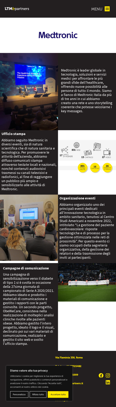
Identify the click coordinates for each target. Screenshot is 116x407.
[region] (39, 383)
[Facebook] (101, 375)
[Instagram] (107, 375)
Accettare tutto (58, 394)
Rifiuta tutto (38, 394)
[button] (107, 8)
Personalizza (19, 394)
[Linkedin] (107, 382)
